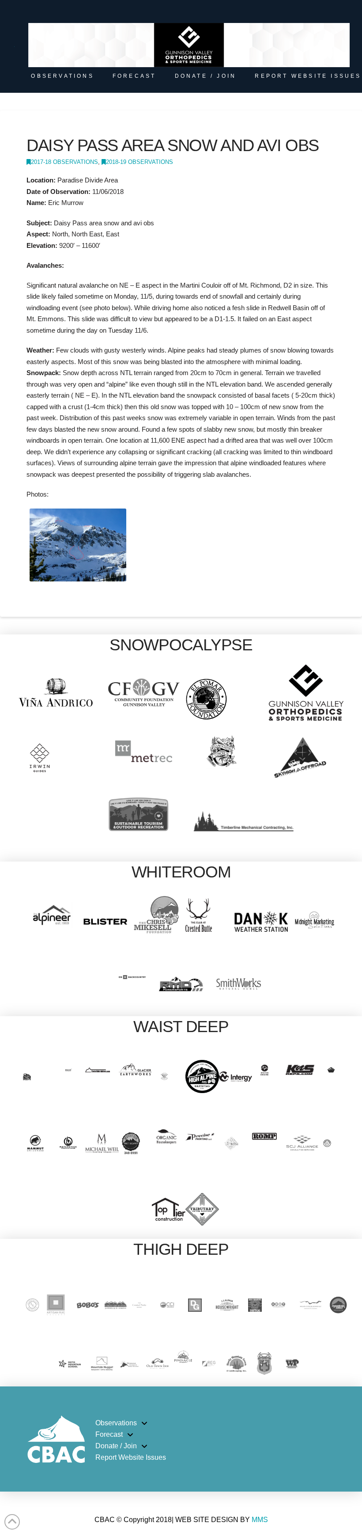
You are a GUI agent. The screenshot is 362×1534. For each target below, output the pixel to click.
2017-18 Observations (64, 162)
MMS (260, 1519)
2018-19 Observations (139, 162)
